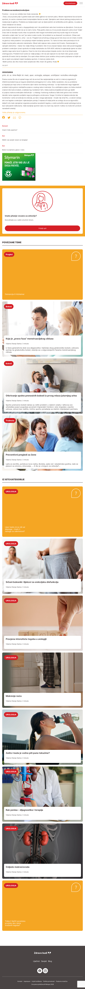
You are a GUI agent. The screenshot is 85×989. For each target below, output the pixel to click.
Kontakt (19, 981)
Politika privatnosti (49, 981)
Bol (3, 136)
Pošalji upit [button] (42, 228)
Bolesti (5, 126)
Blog (50, 961)
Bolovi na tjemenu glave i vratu (13, 150)
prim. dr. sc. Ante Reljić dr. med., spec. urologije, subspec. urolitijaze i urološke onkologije (39, 75)
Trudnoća (10, 420)
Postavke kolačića (61, 981)
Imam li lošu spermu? (9, 130)
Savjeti (44, 961)
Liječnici (36, 961)
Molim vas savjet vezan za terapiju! (15, 140)
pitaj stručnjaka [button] (70, 3)
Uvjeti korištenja (37, 981)
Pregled (9, 254)
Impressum (27, 981)
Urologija (11, 491)
